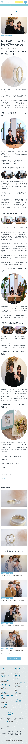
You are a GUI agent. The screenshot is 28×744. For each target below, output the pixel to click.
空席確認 (19, 2)
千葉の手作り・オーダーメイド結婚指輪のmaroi (14, 740)
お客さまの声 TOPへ (14, 658)
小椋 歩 (3, 478)
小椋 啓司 (4, 471)
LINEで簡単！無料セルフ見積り (14, 5)
